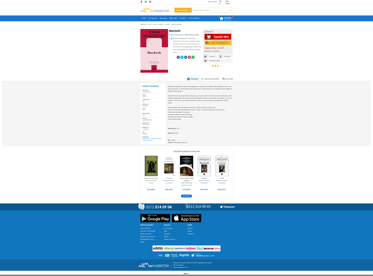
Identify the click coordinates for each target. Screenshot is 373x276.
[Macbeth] (204, 166)
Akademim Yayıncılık (186, 185)
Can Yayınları (169, 183)
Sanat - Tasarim (151, 138)
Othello (222, 178)
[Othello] (222, 166)
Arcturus (151, 183)
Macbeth (204, 178)
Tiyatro (159, 138)
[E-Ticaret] (186, 273)
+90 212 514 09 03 (178, 265)
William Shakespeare (151, 180)
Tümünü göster (186, 196)
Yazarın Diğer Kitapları (186, 151)
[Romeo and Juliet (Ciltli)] (151, 166)
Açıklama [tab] (194, 79)
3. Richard (169, 178)
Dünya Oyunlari (147, 140)
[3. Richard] (169, 166)
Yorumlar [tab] (229, 79)
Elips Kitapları (204, 183)
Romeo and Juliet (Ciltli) (151, 178)
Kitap (144, 138)
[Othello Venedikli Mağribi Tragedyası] (186, 166)
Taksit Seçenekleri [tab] (211, 79)
